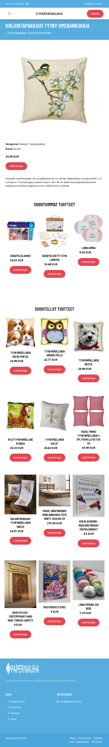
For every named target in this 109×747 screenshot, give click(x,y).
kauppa (95, 13)
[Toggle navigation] (9, 13)
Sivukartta (96, 741)
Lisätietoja (16, 166)
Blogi (13, 719)
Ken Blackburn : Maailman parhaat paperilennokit (88, 525)
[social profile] (27, 4)
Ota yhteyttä (84, 738)
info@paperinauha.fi (93, 3)
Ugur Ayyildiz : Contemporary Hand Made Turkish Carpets (20, 616)
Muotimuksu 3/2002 (54, 607)
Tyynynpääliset (37, 144)
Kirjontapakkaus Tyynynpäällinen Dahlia (20, 522)
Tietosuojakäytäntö (78, 741)
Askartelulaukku (20, 256)
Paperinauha (18, 701)
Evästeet (97, 738)
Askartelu (16, 707)
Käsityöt (23, 144)
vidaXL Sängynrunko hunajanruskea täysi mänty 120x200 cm (54, 514)
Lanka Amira (89, 248)
